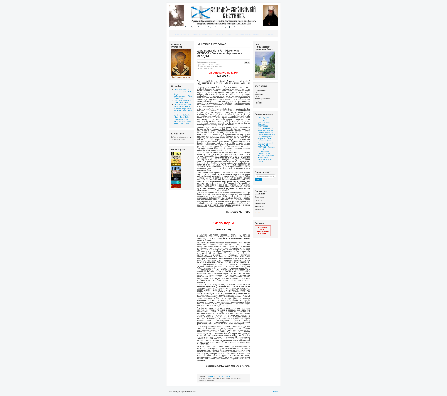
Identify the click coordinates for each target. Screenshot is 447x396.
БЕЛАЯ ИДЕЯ (248, 34)
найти (258, 179)
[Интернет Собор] (176, 178)
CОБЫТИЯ (183, 34)
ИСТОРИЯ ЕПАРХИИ (200, 34)
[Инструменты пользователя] (247, 62)
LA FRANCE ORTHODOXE (260, 34)
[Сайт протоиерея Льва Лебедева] (176, 186)
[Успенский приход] (176, 182)
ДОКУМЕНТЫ (190, 34)
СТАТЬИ (233, 34)
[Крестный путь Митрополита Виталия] (263, 230)
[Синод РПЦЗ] (176, 153)
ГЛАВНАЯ (177, 34)
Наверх (275, 391)
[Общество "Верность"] (176, 168)
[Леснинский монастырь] (176, 171)
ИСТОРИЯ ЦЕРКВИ (212, 34)
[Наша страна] (176, 164)
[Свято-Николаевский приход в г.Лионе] (265, 64)
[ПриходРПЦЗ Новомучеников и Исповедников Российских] (176, 175)
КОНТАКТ (271, 34)
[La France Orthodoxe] (181, 63)
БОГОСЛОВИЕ (240, 34)
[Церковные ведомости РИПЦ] (176, 161)
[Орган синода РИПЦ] (176, 157)
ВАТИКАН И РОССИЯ (224, 34)
